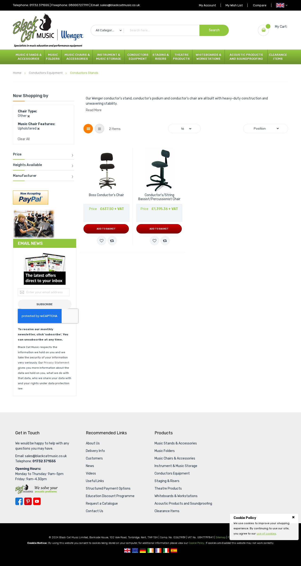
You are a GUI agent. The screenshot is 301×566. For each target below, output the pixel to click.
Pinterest (28, 501)
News (90, 466)
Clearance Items (278, 56)
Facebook (19, 501)
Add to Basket (106, 228)
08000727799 (79, 5)
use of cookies (266, 533)
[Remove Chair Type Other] (28, 116)
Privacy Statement (56, 362)
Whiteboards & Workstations (208, 56)
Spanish (174, 550)
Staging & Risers (160, 56)
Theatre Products (181, 56)
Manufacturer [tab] (25, 176)
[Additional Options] (30, 197)
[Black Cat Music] (48, 30)
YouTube (37, 501)
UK (127, 550)
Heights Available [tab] (27, 165)
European (135, 550)
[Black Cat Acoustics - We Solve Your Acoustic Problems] (36, 489)
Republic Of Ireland (150, 550)
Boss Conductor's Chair (106, 195)
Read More (94, 110)
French (158, 550)
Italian (166, 550)
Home (17, 73)
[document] (264, 525)
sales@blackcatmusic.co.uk (120, 5)
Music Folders (53, 56)
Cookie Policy (196, 543)
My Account (207, 5)
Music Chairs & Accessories (77, 56)
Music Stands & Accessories (29, 56)
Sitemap (221, 537)
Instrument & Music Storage (108, 56)
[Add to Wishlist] (101, 240)
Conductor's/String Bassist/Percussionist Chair (159, 197)
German (143, 550)
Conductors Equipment (137, 56)
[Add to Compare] (112, 240)
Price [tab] (17, 154)
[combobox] (160, 30)
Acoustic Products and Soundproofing (246, 56)
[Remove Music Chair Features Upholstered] (38, 129)
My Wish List (234, 5)
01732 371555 (39, 5)
